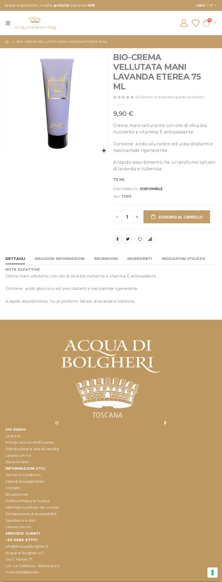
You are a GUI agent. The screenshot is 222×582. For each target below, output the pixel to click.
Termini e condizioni (23, 475)
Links (200, 5)
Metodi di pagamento (24, 481)
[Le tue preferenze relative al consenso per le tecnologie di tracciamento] (212, 572)
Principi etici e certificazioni (29, 442)
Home (7, 41)
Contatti (12, 488)
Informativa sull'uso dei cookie (32, 507)
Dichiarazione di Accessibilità (31, 514)
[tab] (15, 258)
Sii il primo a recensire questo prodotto (169, 97)
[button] (104, 151)
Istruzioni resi (16, 494)
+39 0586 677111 (21, 540)
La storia (12, 436)
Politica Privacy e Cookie (27, 501)
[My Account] (184, 23)
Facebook (117, 239)
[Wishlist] (195, 23)
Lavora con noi (18, 455)
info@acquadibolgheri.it (26, 546)
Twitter (127, 239)
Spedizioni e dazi (20, 520)
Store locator (17, 462)
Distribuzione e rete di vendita (32, 449)
